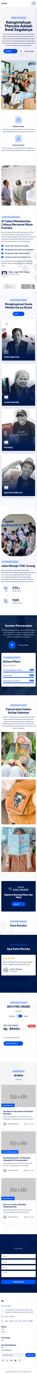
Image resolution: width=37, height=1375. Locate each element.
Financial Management (10, 1152)
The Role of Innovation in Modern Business (18, 1112)
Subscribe (30, 1355)
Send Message (18, 1282)
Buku (16, 314)
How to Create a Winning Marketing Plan (14, 1205)
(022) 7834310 (20, 890)
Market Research (8, 1105)
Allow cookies (18, 1372)
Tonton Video (24, 645)
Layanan (8, 51)
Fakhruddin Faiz (11, 357)
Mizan (3, 1332)
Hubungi (16, 904)
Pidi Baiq (8, 447)
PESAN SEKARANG (11, 1043)
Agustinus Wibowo (13, 492)
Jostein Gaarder (11, 402)
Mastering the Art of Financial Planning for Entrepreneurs (16, 1159)
